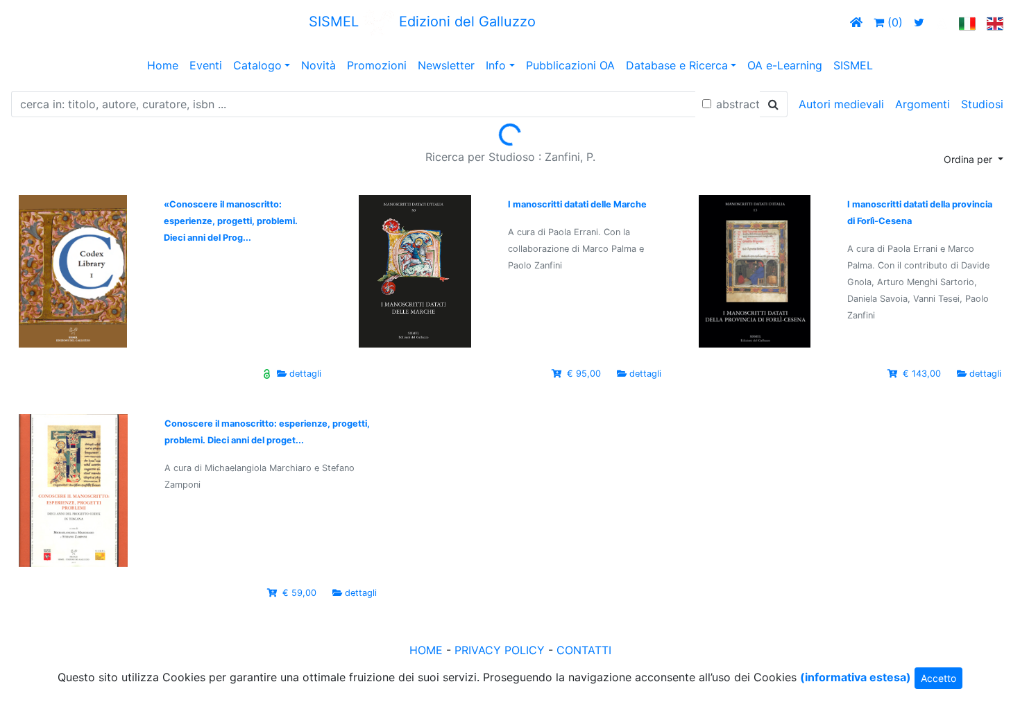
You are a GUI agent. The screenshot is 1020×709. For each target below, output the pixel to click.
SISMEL (853, 65)
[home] (856, 22)
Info (496, 65)
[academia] (941, 22)
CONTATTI (583, 650)
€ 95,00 (583, 373)
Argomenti (922, 104)
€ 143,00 (921, 373)
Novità (318, 65)
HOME (426, 650)
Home (162, 65)
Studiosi (982, 104)
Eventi (205, 65)
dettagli (305, 373)
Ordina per (969, 159)
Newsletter (446, 65)
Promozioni (377, 65)
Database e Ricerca (677, 65)
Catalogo (257, 65)
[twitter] (919, 22)
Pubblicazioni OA (570, 65)
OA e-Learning (784, 65)
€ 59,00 (299, 593)
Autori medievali (841, 104)
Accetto (938, 678)
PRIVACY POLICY (499, 650)
